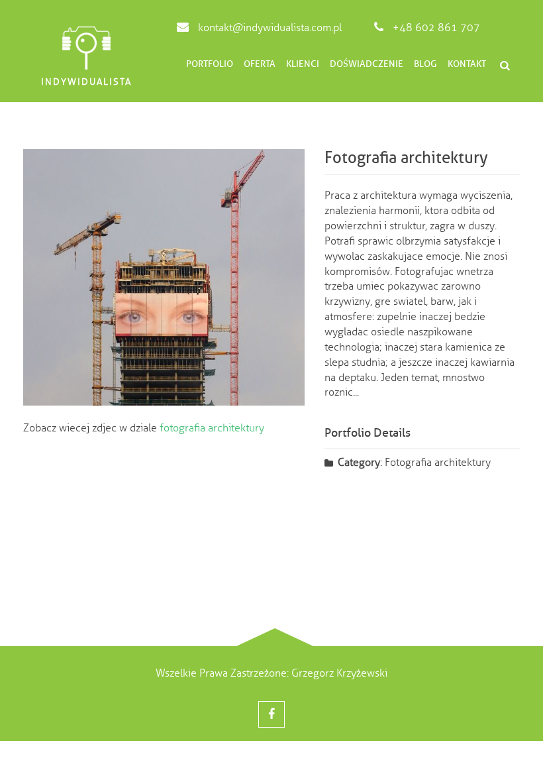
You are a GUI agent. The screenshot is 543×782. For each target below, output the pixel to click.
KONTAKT (467, 64)
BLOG (425, 64)
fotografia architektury (212, 428)
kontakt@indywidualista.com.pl (268, 27)
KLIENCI (302, 64)
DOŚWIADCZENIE (366, 64)
